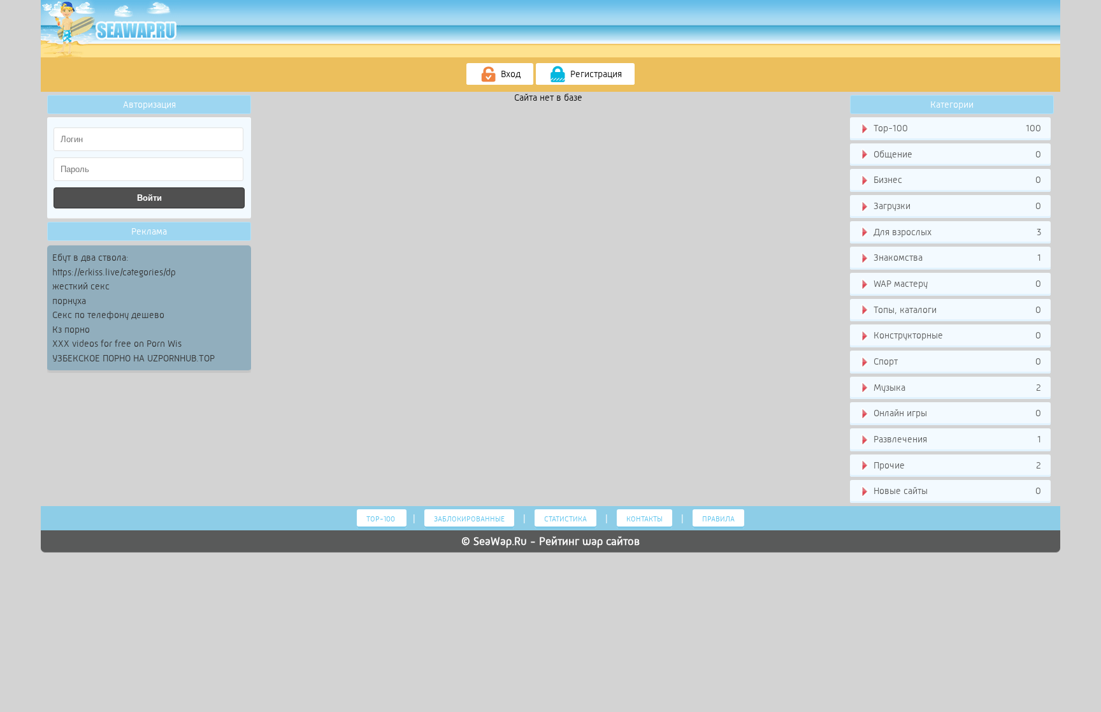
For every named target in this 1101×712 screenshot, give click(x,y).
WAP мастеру (956, 283)
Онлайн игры (956, 413)
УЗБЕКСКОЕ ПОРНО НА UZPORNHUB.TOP (133, 358)
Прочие (956, 465)
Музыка (956, 387)
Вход (509, 74)
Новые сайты (956, 491)
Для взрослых (956, 232)
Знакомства (956, 257)
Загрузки (956, 206)
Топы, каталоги (956, 310)
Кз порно (71, 329)
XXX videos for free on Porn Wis (117, 343)
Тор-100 (956, 128)
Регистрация (595, 74)
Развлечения (956, 439)
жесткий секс (81, 286)
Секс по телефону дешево (108, 315)
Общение (956, 154)
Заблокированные (469, 518)
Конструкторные (956, 335)
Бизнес (956, 179)
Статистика (565, 518)
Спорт (956, 361)
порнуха (69, 301)
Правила (718, 518)
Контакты (644, 518)
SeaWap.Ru (500, 541)
